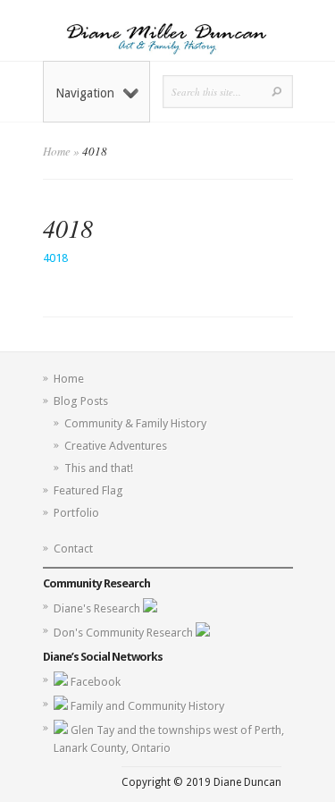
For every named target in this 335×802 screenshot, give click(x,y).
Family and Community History (147, 706)
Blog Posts (81, 401)
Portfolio (76, 512)
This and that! (98, 468)
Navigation (84, 93)
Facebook (96, 681)
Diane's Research (98, 608)
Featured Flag (88, 490)
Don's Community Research (125, 632)
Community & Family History (135, 423)
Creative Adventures (115, 445)
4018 (55, 258)
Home (57, 151)
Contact (73, 548)
